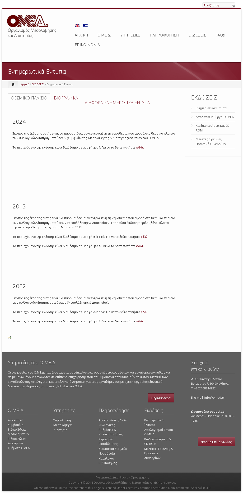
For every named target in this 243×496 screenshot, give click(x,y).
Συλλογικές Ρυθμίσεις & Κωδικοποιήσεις (110, 429)
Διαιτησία (60, 430)
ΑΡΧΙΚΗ (81, 35)
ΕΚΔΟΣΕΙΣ (197, 35)
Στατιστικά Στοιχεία (113, 448)
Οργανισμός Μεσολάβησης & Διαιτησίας (121, 483)
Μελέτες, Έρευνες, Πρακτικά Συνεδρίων (211, 141)
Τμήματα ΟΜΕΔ (19, 448)
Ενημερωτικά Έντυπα (211, 108)
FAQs (220, 35)
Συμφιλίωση (62, 420)
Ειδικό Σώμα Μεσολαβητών (18, 431)
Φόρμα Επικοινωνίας (216, 442)
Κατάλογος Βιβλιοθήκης (108, 460)
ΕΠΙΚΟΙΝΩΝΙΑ (87, 44)
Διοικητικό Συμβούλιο (15, 422)
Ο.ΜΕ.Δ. (104, 35)
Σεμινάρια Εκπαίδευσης (108, 441)
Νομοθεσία (107, 453)
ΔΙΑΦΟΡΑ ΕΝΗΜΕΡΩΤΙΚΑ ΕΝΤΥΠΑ (117, 102)
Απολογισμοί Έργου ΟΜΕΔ (215, 117)
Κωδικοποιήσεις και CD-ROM (213, 127)
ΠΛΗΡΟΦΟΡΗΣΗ (164, 35)
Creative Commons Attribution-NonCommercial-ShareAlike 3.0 (168, 488)
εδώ (139, 321)
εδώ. (140, 147)
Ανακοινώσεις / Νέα (113, 420)
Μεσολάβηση (63, 425)
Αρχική (24, 84)
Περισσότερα (161, 398)
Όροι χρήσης (140, 477)
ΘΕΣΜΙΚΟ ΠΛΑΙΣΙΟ (29, 98)
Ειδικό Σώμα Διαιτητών (17, 441)
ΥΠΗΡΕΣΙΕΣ (130, 35)
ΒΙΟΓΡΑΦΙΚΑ (66, 98)
